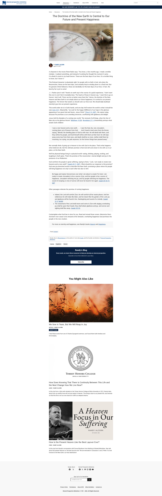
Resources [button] (66, 2)
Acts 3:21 (55, 110)
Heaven (92, 224)
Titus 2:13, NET (90, 112)
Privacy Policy (64, 487)
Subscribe (81, 262)
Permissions (72, 487)
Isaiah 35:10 (75, 208)
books (81, 238)
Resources (57, 12)
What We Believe (89, 487)
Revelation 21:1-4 (89, 120)
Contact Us (95, 2)
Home (58, 2)
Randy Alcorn (59, 64)
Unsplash (55, 231)
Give (102, 2)
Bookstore (76, 2)
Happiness (102, 224)
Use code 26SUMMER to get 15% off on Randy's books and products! (81, 7)
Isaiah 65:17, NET (74, 164)
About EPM (85, 2)
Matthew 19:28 (76, 120)
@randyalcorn (61, 238)
